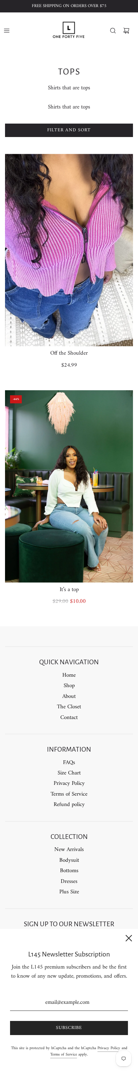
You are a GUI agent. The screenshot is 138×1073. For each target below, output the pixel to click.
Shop (69, 686)
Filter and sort (69, 130)
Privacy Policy (69, 783)
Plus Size (69, 892)
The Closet (69, 707)
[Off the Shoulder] (69, 250)
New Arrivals (69, 850)
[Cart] (126, 30)
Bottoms (69, 871)
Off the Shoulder (69, 353)
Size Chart (69, 773)
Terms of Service (69, 794)
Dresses (69, 882)
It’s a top (69, 590)
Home (69, 675)
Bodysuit (69, 860)
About (69, 696)
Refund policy (69, 805)
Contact (69, 718)
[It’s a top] (69, 486)
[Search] (113, 30)
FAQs (69, 763)
